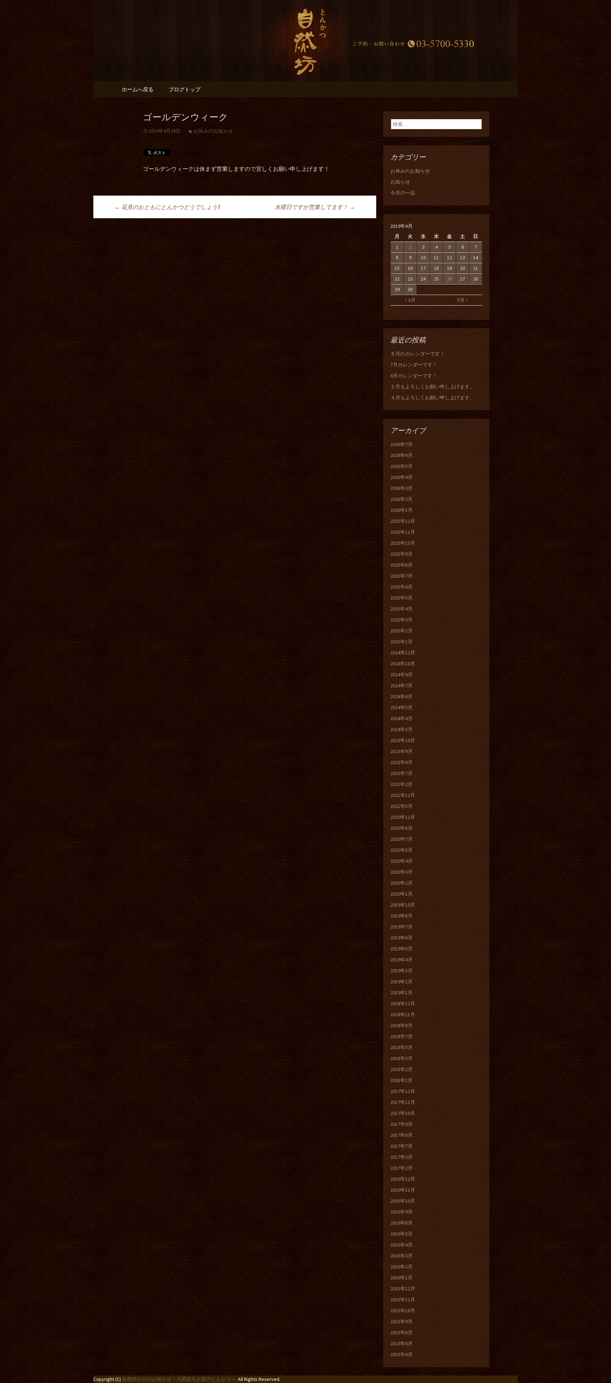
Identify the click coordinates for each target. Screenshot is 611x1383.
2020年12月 (402, 817)
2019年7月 (401, 927)
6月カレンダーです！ (413, 375)
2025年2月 (401, 630)
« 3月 (410, 300)
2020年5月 (401, 850)
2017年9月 (401, 1124)
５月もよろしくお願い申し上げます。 (432, 386)
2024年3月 (401, 729)
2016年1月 (401, 1277)
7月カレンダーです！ (413, 364)
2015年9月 (401, 1321)
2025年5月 (401, 598)
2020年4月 (401, 861)
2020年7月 (401, 839)
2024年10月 (402, 663)
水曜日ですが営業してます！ (315, 206)
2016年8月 (401, 1223)
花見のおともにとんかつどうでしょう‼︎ (167, 206)
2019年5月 (401, 948)
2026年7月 (401, 444)
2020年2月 (401, 883)
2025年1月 (401, 641)
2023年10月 (402, 740)
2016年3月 (401, 1255)
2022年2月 (401, 784)
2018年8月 (401, 1025)
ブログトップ (184, 89)
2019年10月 (402, 905)
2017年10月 (402, 1113)
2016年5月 (401, 1234)
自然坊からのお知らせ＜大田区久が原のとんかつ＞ (179, 1379)
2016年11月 (402, 1190)
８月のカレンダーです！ (417, 354)
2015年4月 (401, 1354)
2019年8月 (401, 916)
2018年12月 (402, 1003)
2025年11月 (402, 532)
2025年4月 (401, 609)
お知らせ (400, 182)
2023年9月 (401, 751)
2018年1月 (401, 1080)
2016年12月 (402, 1179)
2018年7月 (401, 1036)
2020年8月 (401, 828)
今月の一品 (402, 193)
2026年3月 (401, 488)
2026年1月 (401, 510)
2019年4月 (401, 959)
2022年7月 (401, 773)
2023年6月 (401, 762)
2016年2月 (401, 1266)
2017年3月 (401, 1157)
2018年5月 (401, 1047)
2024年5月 (401, 707)
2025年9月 (401, 554)
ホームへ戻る (137, 89)
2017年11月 (402, 1102)
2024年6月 (401, 696)
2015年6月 (401, 1343)
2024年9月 (401, 674)
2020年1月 (401, 894)
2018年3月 (401, 1058)
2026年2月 (401, 499)
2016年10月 (402, 1201)
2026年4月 (401, 477)
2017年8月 (401, 1135)
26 (449, 279)
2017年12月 (402, 1091)
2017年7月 (401, 1146)
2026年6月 (401, 455)
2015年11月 (402, 1299)
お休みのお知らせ (213, 131)
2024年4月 (401, 718)
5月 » (462, 300)
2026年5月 (401, 466)
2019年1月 (401, 992)
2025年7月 (401, 576)
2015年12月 (402, 1288)
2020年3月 (401, 872)
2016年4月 (401, 1245)
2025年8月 (401, 565)
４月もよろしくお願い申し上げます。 (432, 397)
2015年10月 (402, 1310)
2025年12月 (402, 521)
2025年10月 (402, 543)
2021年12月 (402, 795)
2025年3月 (401, 620)
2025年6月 (401, 587)
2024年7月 (401, 685)
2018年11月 (402, 1014)
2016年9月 (401, 1212)
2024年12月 (402, 652)
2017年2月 (401, 1168)
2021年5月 (401, 806)
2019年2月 (401, 981)
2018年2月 (401, 1069)
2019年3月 (401, 970)
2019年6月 (401, 937)
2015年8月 (401, 1332)
